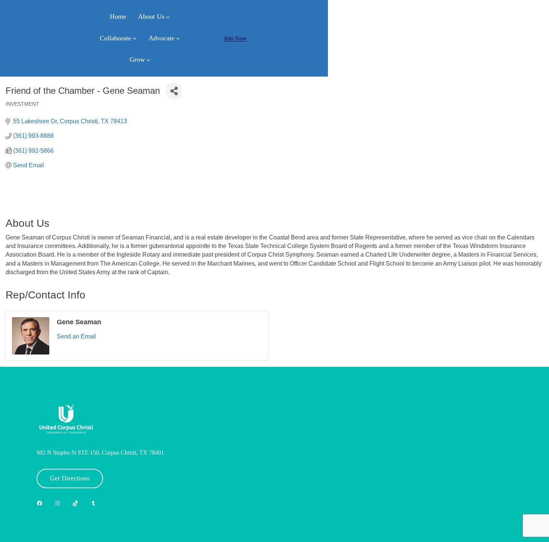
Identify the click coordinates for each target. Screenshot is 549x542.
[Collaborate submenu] (135, 38)
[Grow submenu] (148, 60)
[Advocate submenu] (178, 38)
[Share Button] (173, 91)
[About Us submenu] (168, 17)
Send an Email (76, 336)
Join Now (235, 38)
